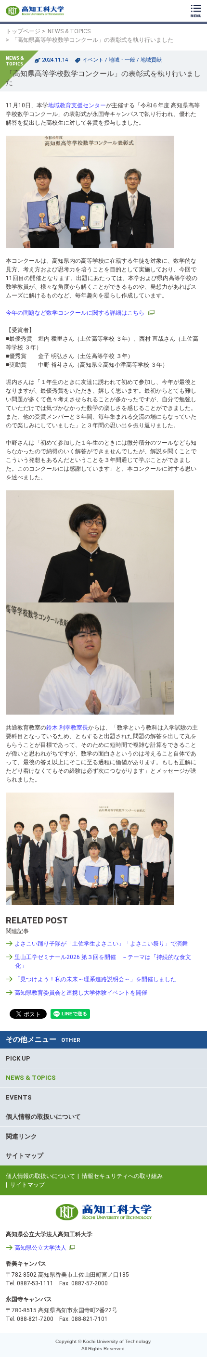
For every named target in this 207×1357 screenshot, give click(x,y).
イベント (93, 60)
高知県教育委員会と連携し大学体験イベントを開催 (80, 992)
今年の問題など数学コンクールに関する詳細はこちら (76, 312)
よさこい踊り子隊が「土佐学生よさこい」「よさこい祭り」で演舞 (101, 943)
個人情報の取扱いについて (43, 1116)
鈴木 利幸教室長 (67, 727)
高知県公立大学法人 (40, 1247)
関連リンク (21, 1136)
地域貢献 (151, 60)
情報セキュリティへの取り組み (122, 1176)
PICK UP (18, 1058)
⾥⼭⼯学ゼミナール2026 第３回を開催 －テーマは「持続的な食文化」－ (102, 961)
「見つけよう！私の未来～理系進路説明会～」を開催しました (95, 979)
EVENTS (19, 1097)
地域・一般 (122, 60)
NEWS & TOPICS (69, 31)
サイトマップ (24, 1155)
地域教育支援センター (77, 105)
